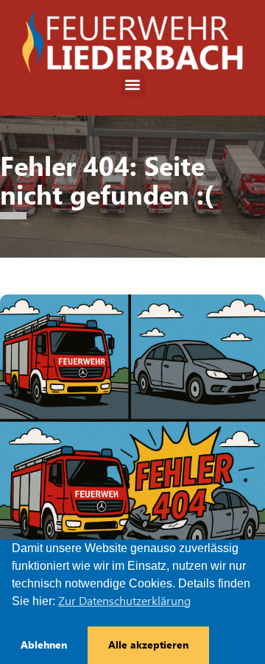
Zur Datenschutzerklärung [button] (124, 601)
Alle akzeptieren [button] (148, 644)
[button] (133, 85)
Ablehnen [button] (44, 644)
